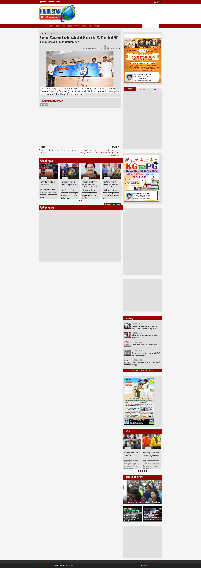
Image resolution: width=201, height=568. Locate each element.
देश (46, 26)
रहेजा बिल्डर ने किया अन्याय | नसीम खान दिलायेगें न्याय (142, 502)
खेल (64, 26)
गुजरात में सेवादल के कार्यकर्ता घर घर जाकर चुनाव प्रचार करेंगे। (131, 517)
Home (42, 26)
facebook (160, 1)
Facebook (41, 104)
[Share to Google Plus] (56, 172)
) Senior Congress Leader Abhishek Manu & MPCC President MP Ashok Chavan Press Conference (79, 39)
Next (120, 171)
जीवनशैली (96, 26)
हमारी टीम (51, 2)
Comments (142, 89)
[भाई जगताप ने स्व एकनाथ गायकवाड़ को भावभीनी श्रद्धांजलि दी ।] (127, 335)
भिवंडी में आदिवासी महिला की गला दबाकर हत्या (144, 345)
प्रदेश (51, 26)
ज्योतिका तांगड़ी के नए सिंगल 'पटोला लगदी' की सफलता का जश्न (151, 517)
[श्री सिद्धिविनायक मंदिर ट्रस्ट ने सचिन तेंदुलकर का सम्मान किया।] (151, 441)
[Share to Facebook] (50, 172)
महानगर (58, 26)
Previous (40, 171)
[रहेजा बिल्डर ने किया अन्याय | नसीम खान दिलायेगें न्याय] (142, 492)
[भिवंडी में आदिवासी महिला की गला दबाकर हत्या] (127, 344)
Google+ (47, 104)
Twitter (44, 104)
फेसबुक (130, 89)
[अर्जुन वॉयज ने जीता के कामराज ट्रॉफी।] (48, 171)
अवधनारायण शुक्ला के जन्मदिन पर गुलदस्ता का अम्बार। (69, 184)
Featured (45, 33)
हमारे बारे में (43, 2)
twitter (157, 1)
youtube (154, 1)
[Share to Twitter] (53, 172)
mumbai (52, 33)
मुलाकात (84, 26)
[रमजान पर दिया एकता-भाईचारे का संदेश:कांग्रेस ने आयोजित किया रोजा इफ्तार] (132, 441)
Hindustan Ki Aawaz (90, 48)
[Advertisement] (124, 10)
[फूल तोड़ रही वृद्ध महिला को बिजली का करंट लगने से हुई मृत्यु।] (127, 362)
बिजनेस (70, 26)
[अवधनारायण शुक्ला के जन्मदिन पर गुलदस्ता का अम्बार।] (69, 171)
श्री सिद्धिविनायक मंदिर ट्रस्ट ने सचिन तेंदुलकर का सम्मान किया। (151, 455)
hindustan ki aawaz (155, 565)
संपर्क (58, 2)
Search (160, 26)
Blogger (108, 204)
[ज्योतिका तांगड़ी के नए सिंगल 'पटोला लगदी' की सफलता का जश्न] (152, 513)
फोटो (90, 26)
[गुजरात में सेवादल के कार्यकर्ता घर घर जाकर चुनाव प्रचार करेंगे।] (132, 513)
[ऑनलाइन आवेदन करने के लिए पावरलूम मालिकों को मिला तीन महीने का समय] (127, 353)
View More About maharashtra (142, 370)
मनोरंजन (76, 26)
